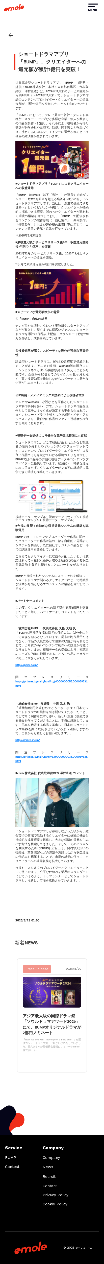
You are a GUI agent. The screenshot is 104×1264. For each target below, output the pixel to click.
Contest (12, 1166)
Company (51, 1157)
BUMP (10, 1157)
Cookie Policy (55, 1204)
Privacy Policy (55, 1195)
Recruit (49, 1176)
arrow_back (11, 35)
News (48, 1167)
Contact (50, 1186)
